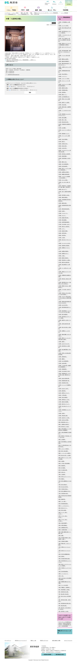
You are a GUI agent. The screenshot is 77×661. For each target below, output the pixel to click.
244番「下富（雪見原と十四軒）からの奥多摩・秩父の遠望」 (64, 40)
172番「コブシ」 (62, 228)
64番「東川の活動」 (63, 510)
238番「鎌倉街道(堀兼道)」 (64, 61)
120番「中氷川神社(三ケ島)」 (65, 371)
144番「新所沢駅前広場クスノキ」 (65, 308)
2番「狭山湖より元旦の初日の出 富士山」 (65, 608)
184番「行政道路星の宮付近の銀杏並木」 (65, 200)
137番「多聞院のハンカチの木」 (64, 331)
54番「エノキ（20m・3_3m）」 (63, 513)
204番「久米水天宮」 (63, 148)
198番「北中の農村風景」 (64, 164)
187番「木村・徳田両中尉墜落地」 (65, 192)
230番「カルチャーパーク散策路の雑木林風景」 (65, 85)
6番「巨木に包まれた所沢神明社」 (65, 597)
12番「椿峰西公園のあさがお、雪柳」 (65, 582)
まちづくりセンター (68, 640)
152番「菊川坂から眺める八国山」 (65, 279)
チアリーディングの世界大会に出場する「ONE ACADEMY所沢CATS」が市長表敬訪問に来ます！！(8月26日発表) (65, 624)
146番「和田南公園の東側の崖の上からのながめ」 (65, 302)
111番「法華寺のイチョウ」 (64, 393)
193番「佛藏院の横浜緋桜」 (64, 174)
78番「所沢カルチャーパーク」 (65, 476)
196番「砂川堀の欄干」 (63, 166)
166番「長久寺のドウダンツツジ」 (65, 240)
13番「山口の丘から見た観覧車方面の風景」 (65, 579)
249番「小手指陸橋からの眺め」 (64, 23)
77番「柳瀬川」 (62, 478)
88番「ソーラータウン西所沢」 (65, 453)
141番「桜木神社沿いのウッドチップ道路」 (65, 317)
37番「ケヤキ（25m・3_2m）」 (63, 517)
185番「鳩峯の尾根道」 (63, 197)
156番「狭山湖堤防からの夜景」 (64, 265)
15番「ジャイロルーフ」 (64, 573)
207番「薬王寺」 (62, 141)
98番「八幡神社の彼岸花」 (64, 424)
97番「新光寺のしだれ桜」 (64, 426)
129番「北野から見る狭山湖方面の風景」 (65, 354)
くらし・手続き (11, 10)
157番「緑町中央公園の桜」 (64, 262)
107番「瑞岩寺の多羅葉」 (64, 401)
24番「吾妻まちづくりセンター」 (64, 548)
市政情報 (65, 10)
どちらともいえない (21, 86)
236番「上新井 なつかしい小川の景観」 (65, 68)
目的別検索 (69, 4)
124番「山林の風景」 (63, 363)
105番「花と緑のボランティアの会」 (65, 407)
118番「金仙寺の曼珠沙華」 (64, 378)
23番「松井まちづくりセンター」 (64, 551)
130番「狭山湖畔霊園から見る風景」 (65, 350)
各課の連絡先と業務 (56, 640)
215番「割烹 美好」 (63, 119)
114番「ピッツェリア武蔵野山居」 (65, 386)
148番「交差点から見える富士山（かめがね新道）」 (65, 294)
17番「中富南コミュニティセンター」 (65, 569)
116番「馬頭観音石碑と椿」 (64, 380)
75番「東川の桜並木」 (63, 484)
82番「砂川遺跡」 (62, 467)
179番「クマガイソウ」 (63, 213)
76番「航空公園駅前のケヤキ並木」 (65, 482)
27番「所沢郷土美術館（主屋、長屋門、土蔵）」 (65, 538)
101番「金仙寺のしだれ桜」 (64, 417)
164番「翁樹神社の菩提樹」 (64, 245)
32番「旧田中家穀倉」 (63, 525)
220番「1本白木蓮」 (63, 104)
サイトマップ (60, 4)
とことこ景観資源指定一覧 (10, 14)
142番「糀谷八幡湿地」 (63, 314)
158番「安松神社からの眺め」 (65, 260)
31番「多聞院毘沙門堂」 (64, 527)
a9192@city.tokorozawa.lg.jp (13, 74)
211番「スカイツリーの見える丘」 (65, 131)
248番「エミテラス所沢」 (64, 25)
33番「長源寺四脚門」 (63, 523)
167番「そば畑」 (62, 237)
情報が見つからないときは (64, 631)
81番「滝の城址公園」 (63, 470)
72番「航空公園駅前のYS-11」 (65, 491)
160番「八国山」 (62, 255)
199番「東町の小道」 (63, 161)
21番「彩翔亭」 (62, 556)
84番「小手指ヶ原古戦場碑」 (64, 463)
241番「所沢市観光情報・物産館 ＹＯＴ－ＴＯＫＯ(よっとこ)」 (65, 52)
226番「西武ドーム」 (63, 94)
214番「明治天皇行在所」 (64, 122)
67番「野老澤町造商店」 (64, 503)
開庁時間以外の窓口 (60, 654)
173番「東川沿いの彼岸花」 (64, 226)
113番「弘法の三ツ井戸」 (64, 388)
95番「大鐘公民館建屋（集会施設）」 (65, 433)
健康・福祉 (38, 10)
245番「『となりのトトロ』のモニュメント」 (65, 36)
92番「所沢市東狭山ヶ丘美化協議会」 (65, 442)
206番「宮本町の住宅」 (63, 143)
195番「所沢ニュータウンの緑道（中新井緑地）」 (65, 169)
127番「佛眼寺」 (62, 358)
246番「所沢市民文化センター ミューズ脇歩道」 (65, 32)
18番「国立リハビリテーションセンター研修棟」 (65, 565)
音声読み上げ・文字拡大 (47, 4)
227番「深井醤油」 (62, 92)
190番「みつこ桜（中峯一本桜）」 (64, 183)
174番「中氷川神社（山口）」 (65, 224)
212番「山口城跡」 (62, 127)
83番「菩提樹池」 (62, 465)
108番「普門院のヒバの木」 (64, 399)
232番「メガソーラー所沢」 (64, 78)
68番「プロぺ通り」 (63, 501)
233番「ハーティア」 (63, 76)
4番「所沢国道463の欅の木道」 (65, 603)
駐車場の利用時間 (47, 654)
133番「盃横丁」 (62, 341)
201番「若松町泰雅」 (63, 156)
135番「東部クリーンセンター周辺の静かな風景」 (65, 339)
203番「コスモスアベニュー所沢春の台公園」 (65, 151)
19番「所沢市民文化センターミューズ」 (65, 561)
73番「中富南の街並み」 (64, 489)
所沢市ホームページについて (21, 640)
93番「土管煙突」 (62, 439)
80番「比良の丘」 (62, 472)
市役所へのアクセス (44, 640)
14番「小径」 (61, 575)
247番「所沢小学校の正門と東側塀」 (65, 28)
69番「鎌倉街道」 (62, 499)
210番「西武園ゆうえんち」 (64, 133)
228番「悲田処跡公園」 (63, 90)
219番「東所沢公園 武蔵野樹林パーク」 (65, 107)
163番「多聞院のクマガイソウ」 (64, 248)
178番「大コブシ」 (62, 215)
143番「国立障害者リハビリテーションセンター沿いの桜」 (65, 311)
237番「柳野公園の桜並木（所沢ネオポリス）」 (65, 64)
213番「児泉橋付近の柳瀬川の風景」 (65, 125)
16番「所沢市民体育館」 (64, 571)
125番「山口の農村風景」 (64, 361)
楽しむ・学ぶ (52, 10)
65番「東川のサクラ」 (63, 508)
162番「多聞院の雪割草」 (64, 251)
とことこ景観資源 (64, 12)
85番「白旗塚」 (62, 461)
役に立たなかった (31, 86)
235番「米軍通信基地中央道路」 (64, 71)
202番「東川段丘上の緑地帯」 (65, 153)
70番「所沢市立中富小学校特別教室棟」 (65, 496)
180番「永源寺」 (62, 211)
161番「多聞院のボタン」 (64, 253)
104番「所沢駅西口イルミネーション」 (65, 410)
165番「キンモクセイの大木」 (65, 243)
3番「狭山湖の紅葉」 (63, 605)
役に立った (13, 86)
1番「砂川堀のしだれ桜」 (64, 611)
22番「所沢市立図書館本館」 (64, 554)
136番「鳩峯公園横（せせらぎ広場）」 (65, 335)
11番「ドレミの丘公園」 (63, 585)
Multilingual (54, 4)
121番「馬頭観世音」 (63, 369)
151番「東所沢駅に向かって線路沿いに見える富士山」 (65, 283)
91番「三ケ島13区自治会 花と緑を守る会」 (65, 446)
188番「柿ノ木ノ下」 (63, 189)
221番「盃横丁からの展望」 (64, 102)
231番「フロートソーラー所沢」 (64, 81)
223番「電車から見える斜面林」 (64, 100)
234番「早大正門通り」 (63, 74)
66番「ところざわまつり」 (64, 505)
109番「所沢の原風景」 (63, 397)
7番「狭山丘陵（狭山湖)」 (64, 594)
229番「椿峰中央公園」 (63, 87)
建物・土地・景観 (24, 12)
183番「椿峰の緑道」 (63, 203)
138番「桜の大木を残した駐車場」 (65, 328)
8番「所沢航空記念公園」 (64, 591)
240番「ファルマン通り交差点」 (64, 56)
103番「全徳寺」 (62, 413)
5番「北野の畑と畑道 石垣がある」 (65, 600)
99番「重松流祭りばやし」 (64, 422)
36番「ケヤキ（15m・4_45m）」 (63, 520)
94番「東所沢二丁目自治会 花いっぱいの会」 (65, 437)
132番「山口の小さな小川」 (64, 343)
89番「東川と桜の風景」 (64, 451)
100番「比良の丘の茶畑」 (64, 420)
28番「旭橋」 (61, 535)
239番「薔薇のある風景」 (64, 59)
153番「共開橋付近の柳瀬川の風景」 (65, 276)
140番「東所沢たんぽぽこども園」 (65, 321)
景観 (31, 12)
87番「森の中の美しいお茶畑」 (65, 455)
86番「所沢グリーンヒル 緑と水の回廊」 (65, 458)
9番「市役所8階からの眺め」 (64, 589)
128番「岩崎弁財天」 (63, 356)
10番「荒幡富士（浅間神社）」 (65, 587)
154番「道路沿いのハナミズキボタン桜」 (65, 272)
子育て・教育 (25, 10)
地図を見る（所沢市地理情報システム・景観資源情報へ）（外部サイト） (21, 59)
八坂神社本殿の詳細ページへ (12, 61)
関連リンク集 (33, 640)
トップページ (7, 12)
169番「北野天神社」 (63, 233)
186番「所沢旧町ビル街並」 (64, 195)
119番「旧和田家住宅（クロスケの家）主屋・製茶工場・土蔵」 (65, 375)
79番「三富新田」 (62, 474)
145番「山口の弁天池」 (63, 305)
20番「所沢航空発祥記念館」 (64, 558)
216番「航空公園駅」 (63, 117)
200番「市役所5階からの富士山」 (64, 159)
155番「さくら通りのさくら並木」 (65, 269)
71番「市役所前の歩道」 (64, 493)
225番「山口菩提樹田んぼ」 (64, 96)
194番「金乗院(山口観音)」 (64, 172)
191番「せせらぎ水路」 (63, 180)
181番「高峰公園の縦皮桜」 (64, 208)
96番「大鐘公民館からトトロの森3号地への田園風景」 (65, 429)
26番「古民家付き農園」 (64, 541)
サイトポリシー (8, 640)
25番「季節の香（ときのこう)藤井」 (65, 544)
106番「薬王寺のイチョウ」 (64, 404)
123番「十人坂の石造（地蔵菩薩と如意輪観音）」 (65, 366)
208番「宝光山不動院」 (63, 139)
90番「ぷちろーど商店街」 (64, 448)
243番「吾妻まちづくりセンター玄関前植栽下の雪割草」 (65, 44)
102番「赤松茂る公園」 (63, 415)
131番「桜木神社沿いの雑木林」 (64, 347)
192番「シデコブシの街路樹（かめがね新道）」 (64, 177)
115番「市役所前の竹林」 (64, 382)
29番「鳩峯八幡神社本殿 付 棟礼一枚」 (65, 533)
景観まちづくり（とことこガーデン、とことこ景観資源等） (46, 12)
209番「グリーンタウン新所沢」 (64, 136)
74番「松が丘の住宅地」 (64, 486)
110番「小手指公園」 (63, 395)
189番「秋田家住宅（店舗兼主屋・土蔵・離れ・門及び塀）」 (65, 186)
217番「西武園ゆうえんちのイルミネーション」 (65, 115)
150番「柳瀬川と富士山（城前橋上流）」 (65, 287)
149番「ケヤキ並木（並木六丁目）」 (65, 290)
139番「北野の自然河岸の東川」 (64, 324)
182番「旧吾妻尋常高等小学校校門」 (65, 206)
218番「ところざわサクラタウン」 (65, 111)
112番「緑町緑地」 (62, 390)
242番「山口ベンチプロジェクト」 (65, 48)
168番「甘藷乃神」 (62, 235)
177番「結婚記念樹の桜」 (64, 217)
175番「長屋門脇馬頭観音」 (64, 222)
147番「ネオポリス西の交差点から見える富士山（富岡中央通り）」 (65, 298)
